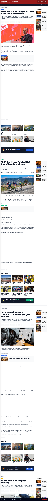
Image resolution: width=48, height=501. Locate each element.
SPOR (17, 4)
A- (31, 172)
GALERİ (38, 4)
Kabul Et (45, 499)
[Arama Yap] (42, 5)
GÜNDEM (3, 4)
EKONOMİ (10, 4)
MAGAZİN (23, 4)
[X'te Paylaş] (18, 22)
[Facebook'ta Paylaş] (16, 22)
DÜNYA (14, 4)
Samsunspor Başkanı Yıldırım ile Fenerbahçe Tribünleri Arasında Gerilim (20, 209)
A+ (33, 172)
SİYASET (7, 4)
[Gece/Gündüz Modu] (40, 5)
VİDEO (34, 4)
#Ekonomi (7, 119)
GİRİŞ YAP (46, 4)
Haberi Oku (10, 59)
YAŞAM (30, 4)
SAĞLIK (20, 4)
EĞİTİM (27, 4)
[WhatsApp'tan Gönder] (20, 22)
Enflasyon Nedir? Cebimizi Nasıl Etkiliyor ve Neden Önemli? (19, 58)
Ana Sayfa (2, 7)
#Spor (7, 269)
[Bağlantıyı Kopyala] (21, 22)
